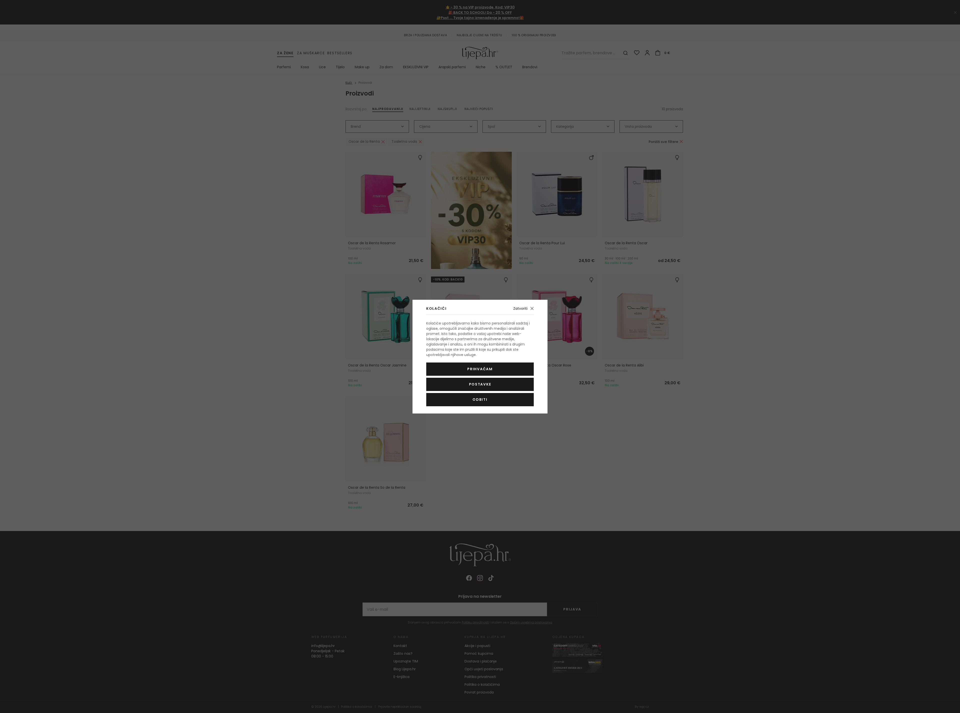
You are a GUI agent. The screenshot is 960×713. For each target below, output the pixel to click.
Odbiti (479, 399)
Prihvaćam (479, 369)
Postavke (480, 384)
